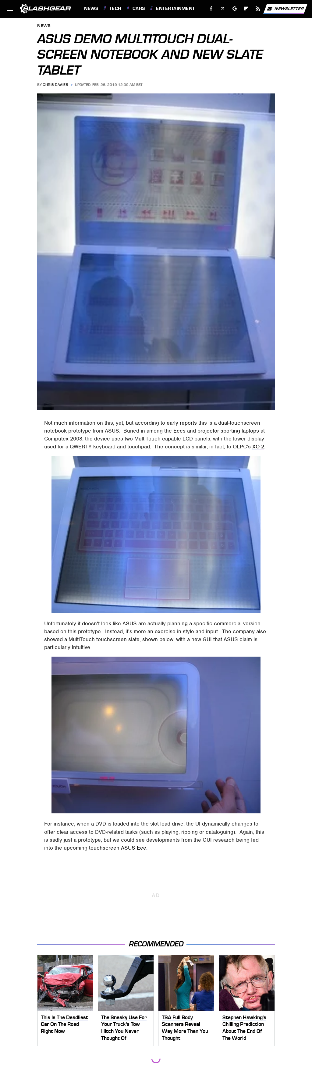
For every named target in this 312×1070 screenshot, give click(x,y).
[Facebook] (211, 8)
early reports (182, 422)
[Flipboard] (246, 8)
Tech (115, 8)
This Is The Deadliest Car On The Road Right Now (64, 1024)
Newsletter (289, 8)
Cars (139, 8)
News (91, 8)
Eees (179, 430)
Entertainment (175, 8)
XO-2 (258, 446)
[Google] (234, 8)
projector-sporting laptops (228, 430)
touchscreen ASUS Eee (117, 847)
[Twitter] (222, 8)
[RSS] (258, 8)
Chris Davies (55, 84)
